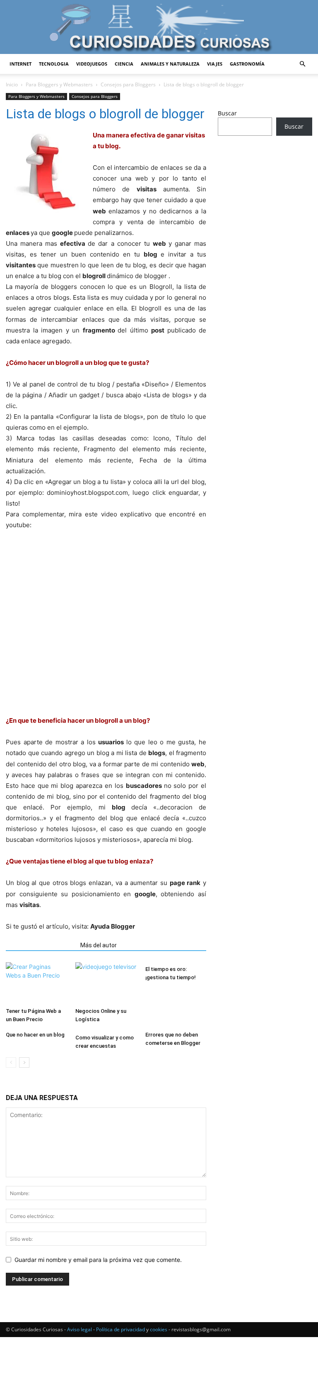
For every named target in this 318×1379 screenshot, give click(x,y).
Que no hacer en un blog (35, 1035)
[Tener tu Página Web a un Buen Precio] (36, 983)
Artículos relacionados (40, 945)
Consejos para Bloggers (128, 84)
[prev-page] (11, 1062)
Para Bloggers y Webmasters (59, 84)
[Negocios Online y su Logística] (105, 983)
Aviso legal (79, 1329)
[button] (302, 64)
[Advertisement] (265, 197)
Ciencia (124, 64)
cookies (158, 1329)
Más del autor (98, 945)
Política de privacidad (120, 1329)
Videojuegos (91, 64)
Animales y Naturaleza (170, 64)
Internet (20, 64)
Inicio (12, 84)
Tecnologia (54, 64)
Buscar (227, 113)
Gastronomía (247, 64)
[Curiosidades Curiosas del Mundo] (159, 27)
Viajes (214, 64)
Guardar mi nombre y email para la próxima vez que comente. (98, 1259)
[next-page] (24, 1062)
